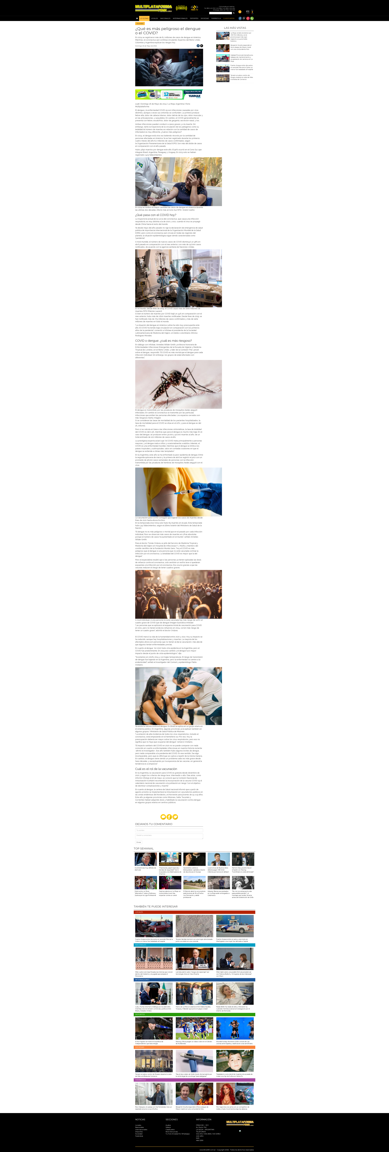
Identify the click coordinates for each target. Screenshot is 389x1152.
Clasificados (228, 18)
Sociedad (205, 18)
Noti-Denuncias (172, 1132)
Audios (168, 1125)
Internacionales (180, 18)
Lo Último (144, 18)
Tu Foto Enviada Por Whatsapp (178, 1134)
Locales (154, 18)
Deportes (194, 18)
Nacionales (165, 18)
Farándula (216, 18)
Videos (168, 1127)
